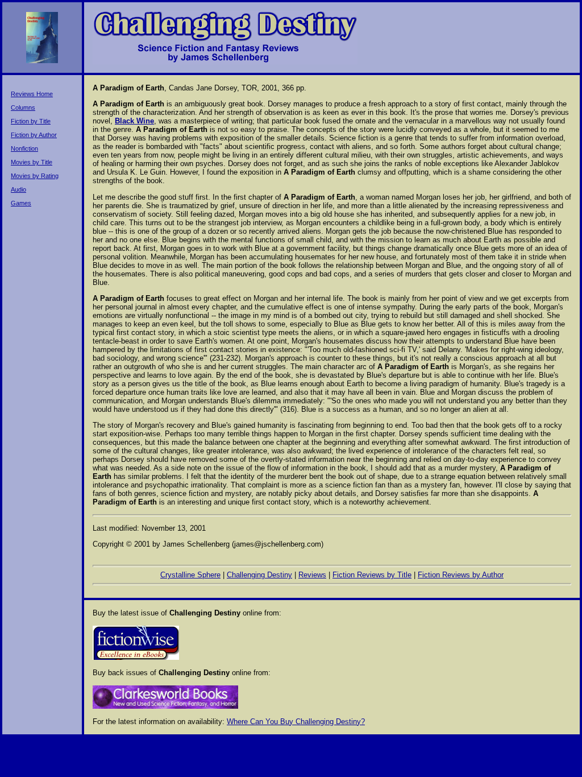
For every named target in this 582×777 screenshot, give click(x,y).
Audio (18, 189)
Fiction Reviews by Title (371, 575)
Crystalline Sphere (190, 575)
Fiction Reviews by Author (461, 575)
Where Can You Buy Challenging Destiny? (296, 721)
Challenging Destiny (259, 575)
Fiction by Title (31, 121)
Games (21, 203)
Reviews (312, 575)
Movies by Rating (35, 175)
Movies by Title (31, 162)
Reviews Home (32, 93)
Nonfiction (24, 148)
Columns (23, 107)
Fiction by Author (34, 134)
